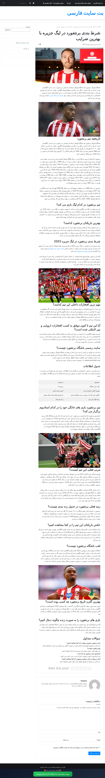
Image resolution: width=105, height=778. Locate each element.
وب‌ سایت (65, 740)
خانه (97, 27)
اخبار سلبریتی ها (47, 3)
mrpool (84, 681)
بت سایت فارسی (98, 3)
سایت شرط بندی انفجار (22, 42)
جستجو (28, 27)
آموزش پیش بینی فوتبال (84, 251)
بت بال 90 (26, 48)
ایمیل (98, 740)
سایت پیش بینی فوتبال (56, 249)
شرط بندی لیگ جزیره (56, 95)
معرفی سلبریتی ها (58, 3)
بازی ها (69, 3)
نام (99, 732)
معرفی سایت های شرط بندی (83, 3)
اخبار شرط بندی (90, 27)
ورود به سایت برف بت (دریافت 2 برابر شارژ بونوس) (52, 774)
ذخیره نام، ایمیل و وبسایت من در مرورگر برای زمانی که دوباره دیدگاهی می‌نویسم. (76, 747)
